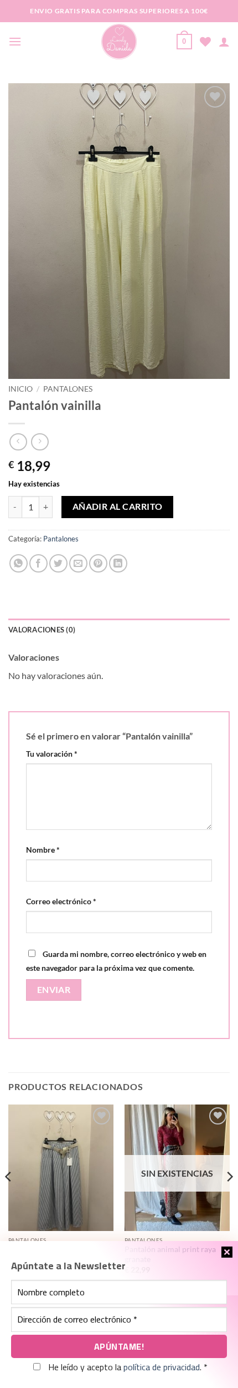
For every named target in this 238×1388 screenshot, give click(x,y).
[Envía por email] (78, 563)
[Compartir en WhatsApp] (18, 563)
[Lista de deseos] (205, 41)
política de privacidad (161, 1367)
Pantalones (67, 388)
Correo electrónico (61, 901)
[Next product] (18, 441)
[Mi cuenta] (224, 41)
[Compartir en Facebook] (38, 563)
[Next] (229, 1199)
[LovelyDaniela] (119, 41)
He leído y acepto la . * (127, 1367)
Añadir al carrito (118, 506)
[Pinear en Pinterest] (98, 563)
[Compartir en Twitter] (58, 563)
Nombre (43, 849)
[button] (15, 41)
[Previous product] (39, 441)
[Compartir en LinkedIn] (118, 563)
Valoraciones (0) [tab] (41, 629)
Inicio (20, 388)
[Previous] (8, 1199)
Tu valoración (51, 753)
